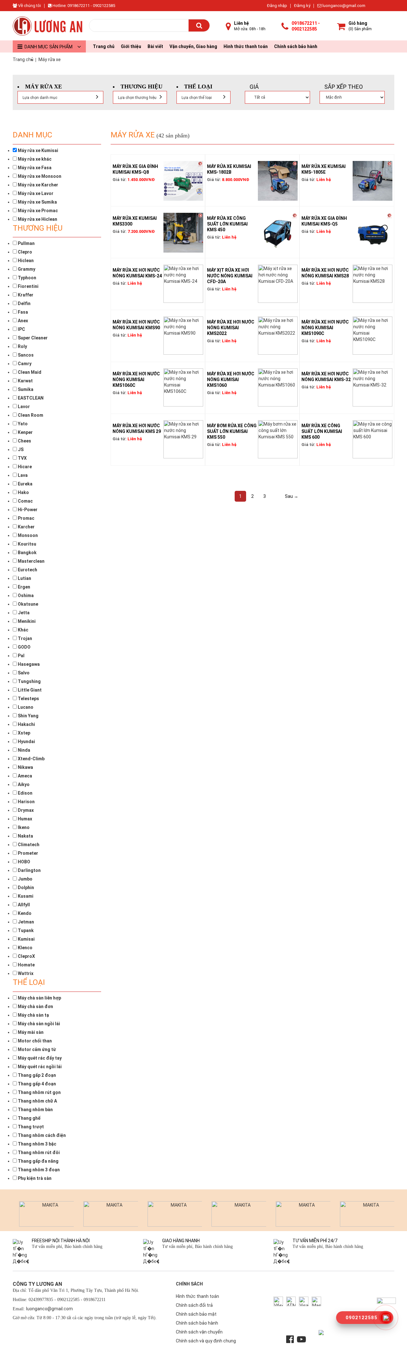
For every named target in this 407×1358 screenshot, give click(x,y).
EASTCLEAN (30, 397)
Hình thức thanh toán (246, 46)
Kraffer (25, 294)
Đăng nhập (277, 5)
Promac (25, 518)
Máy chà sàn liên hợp (39, 997)
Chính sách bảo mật (196, 1314)
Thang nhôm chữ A (37, 1101)
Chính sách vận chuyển (199, 1331)
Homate (26, 964)
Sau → (291, 496)
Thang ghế (28, 1118)
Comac (25, 501)
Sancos (25, 355)
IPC (21, 329)
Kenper (25, 432)
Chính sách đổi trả (194, 1305)
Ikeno (23, 827)
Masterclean (31, 561)
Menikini (26, 621)
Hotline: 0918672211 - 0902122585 (83, 5)
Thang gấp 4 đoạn (36, 1083)
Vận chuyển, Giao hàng (193, 46)
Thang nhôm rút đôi (38, 1152)
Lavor (23, 406)
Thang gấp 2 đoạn (36, 1075)
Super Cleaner (32, 337)
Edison (24, 793)
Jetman (25, 921)
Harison (26, 801)
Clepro (24, 251)
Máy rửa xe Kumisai (37, 150)
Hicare (24, 466)
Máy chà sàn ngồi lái (38, 1023)
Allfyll (23, 904)
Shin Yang (27, 715)
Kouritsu (26, 544)
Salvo (23, 672)
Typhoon (26, 277)
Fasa (22, 312)
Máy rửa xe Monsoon (39, 176)
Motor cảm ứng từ (36, 1049)
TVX (22, 458)
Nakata (25, 836)
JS (20, 449)
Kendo (24, 913)
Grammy (26, 269)
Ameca (24, 775)
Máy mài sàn (30, 1032)
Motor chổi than (34, 1040)
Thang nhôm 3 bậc (36, 1143)
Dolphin (25, 887)
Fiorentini (27, 286)
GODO (24, 647)
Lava (22, 475)
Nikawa (25, 767)
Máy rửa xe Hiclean (37, 219)
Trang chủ (103, 46)
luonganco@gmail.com (343, 5)
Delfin (24, 303)
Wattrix (25, 973)
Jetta (23, 612)
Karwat (25, 380)
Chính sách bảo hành (295, 46)
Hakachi (26, 724)
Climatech (28, 844)
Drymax (25, 810)
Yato (22, 423)
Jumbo (24, 878)
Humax (24, 818)
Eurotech (27, 569)
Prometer (27, 853)
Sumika (25, 389)
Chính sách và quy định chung (206, 1340)
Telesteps (28, 698)
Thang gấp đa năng (38, 1161)
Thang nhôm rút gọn (39, 1092)
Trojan (24, 638)
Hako (23, 492)
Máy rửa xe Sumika (37, 202)
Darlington (29, 870)
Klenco (24, 947)
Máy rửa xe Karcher (37, 184)
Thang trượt (30, 1126)
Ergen (23, 586)
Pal (20, 655)
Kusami (25, 896)
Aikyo (23, 784)
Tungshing (29, 681)
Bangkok (27, 552)
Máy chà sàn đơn (35, 1006)
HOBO (23, 861)
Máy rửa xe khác (34, 159)
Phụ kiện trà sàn (34, 1178)
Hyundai (26, 741)
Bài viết (155, 46)
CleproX (26, 956)
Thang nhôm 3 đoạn (38, 1169)
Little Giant (29, 690)
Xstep (23, 732)
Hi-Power (27, 509)
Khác (22, 629)
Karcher (26, 526)
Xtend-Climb (31, 758)
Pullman (26, 243)
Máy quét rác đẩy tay (39, 1058)
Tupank (25, 930)
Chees (24, 440)
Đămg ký (302, 5)
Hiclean (25, 260)
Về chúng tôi (29, 5)
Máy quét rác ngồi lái (39, 1066)
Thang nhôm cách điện (41, 1135)
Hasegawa (28, 664)
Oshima (25, 595)
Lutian (24, 578)
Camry (24, 363)
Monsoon (27, 535)
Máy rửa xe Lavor (35, 193)
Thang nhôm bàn (35, 1109)
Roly (22, 346)
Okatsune (27, 604)
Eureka (24, 483)
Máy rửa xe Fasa (34, 167)
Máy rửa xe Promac (37, 210)
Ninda (23, 750)
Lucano (25, 707)
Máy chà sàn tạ (33, 1015)
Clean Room (30, 415)
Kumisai (26, 939)
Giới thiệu (131, 46)
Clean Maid (29, 372)
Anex (22, 320)
